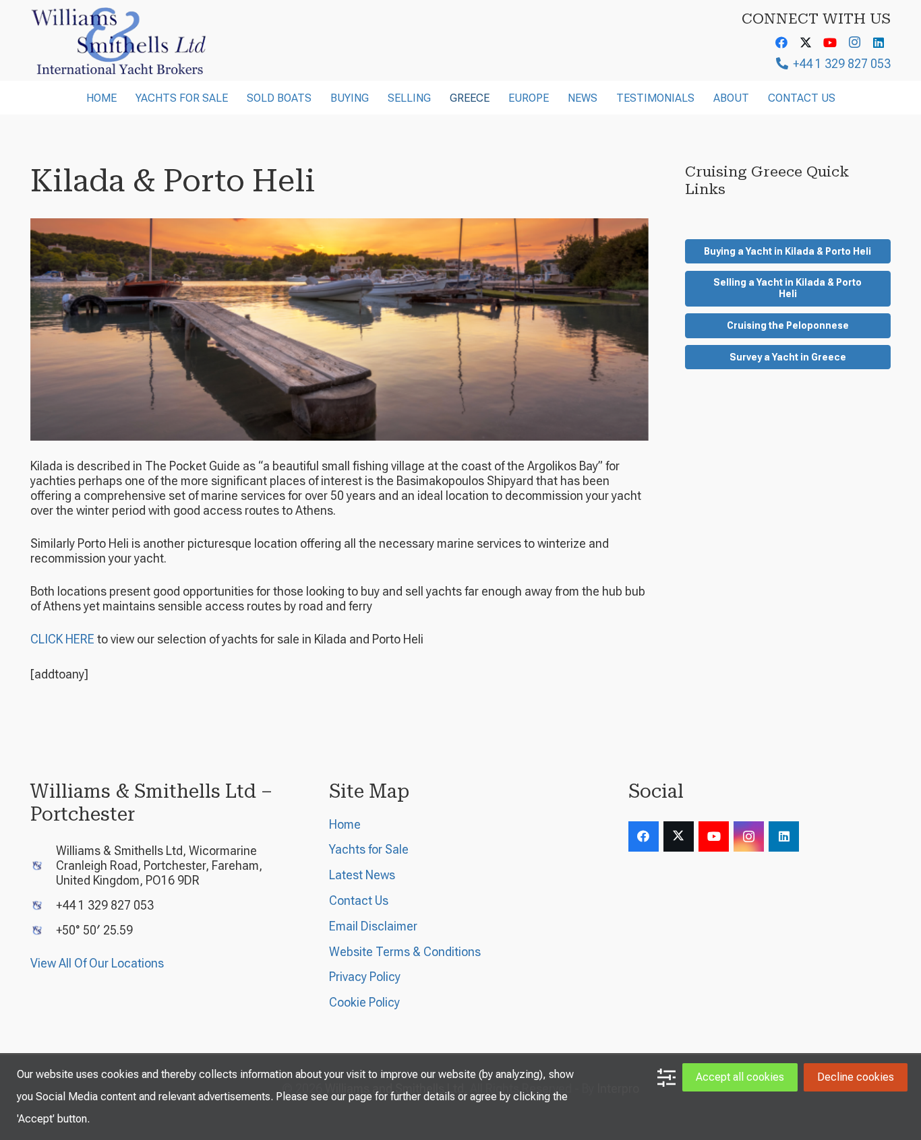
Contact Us (358, 900)
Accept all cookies (740, 1077)
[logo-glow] (119, 40)
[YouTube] (830, 42)
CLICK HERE (62, 639)
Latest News (362, 875)
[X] (806, 42)
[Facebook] (781, 42)
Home (345, 824)
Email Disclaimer (373, 926)
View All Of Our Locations (97, 963)
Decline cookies (855, 1077)
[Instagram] (854, 42)
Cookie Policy (364, 1002)
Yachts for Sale (369, 849)
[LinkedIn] (878, 42)
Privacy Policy (364, 977)
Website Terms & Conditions (405, 952)
